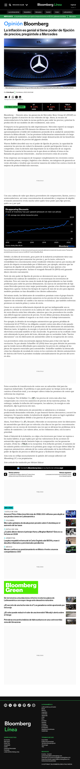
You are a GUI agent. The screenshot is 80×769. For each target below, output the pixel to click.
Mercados (7, 741)
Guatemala (45, 731)
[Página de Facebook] (5, 705)
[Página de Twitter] (10, 705)
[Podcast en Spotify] (33, 705)
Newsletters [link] (27, 12)
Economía (7, 740)
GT (33, 398)
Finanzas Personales (10, 748)
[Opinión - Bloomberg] (40, 24)
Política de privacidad (48, 741)
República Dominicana (48, 729)
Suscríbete (45, 740)
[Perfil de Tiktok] (29, 705)
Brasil (43, 708)
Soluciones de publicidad (49, 761)
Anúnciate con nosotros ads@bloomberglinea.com (56, 757)
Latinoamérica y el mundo (49, 707)
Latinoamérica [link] (68, 12)
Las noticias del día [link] (13, 12)
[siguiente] (74, 474)
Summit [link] (48, 12)
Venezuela (44, 715)
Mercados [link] (38, 12)
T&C (43, 746)
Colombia (44, 714)
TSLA (24, 444)
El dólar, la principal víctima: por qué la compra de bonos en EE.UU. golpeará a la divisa (30, 16)
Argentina (44, 712)
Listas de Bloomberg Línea (11, 752)
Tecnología (45, 745)
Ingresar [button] (73, 5)
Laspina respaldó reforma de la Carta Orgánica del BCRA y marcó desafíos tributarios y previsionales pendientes (31, 541)
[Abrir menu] (6, 5)
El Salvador (45, 727)
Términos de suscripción (49, 743)
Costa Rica (45, 726)
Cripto (6, 746)
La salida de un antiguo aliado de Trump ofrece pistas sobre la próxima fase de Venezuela (22, 475)
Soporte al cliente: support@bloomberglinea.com (56, 759)
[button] (6, 97)
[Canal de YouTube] (14, 705)
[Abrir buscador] (10, 5)
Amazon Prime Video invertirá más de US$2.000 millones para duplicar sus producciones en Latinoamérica (34, 515)
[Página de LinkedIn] (24, 705)
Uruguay (44, 724)
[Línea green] (40, 587)
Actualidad (7, 745)
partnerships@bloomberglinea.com (52, 756)
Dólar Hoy (7, 743)
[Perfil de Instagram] (19, 705)
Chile (43, 717)
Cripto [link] (57, 12)
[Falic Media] (73, 7)
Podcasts (6, 750)
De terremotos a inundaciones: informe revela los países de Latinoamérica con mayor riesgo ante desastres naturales (29, 599)
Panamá (44, 722)
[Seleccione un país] (26, 5)
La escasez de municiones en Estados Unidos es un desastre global (58, 475)
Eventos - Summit (47, 754)
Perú (43, 719)
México (44, 710)
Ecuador (44, 720)
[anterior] (5, 474)
